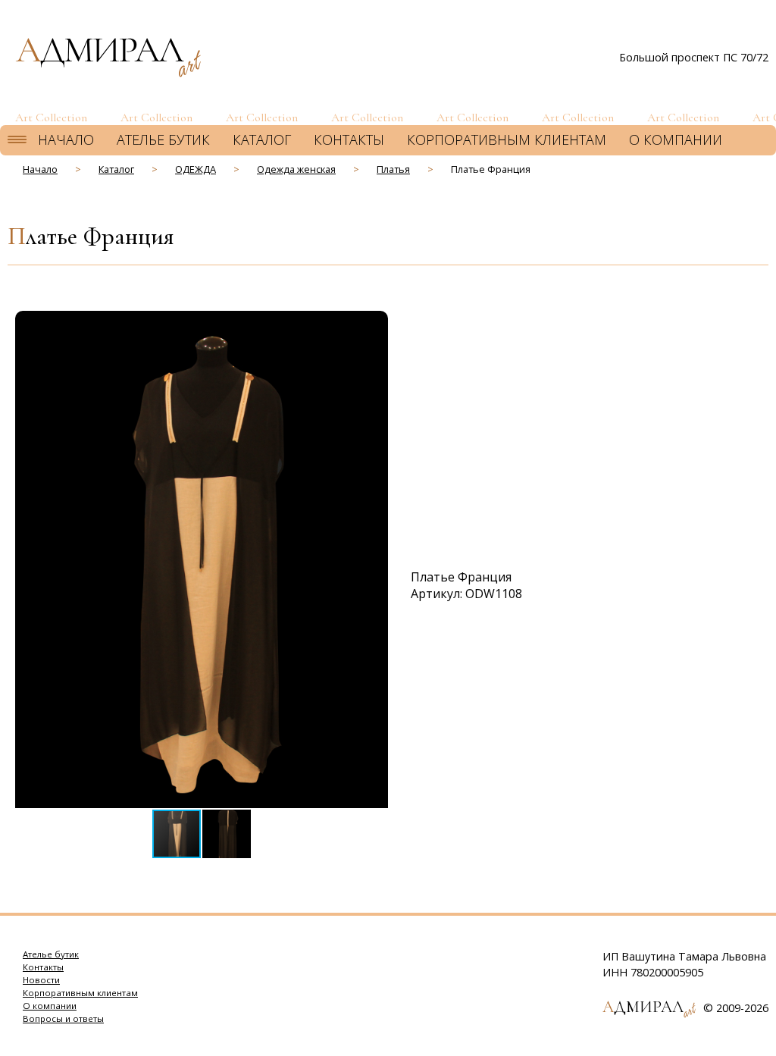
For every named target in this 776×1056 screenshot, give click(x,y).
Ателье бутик (163, 139)
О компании (675, 139)
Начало (66, 139)
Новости (41, 979)
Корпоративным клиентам (506, 139)
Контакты (349, 139)
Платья (393, 169)
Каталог (262, 139)
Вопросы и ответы (63, 1018)
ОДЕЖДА (195, 169)
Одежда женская (296, 169)
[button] (374, 324)
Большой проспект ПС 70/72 (693, 57)
